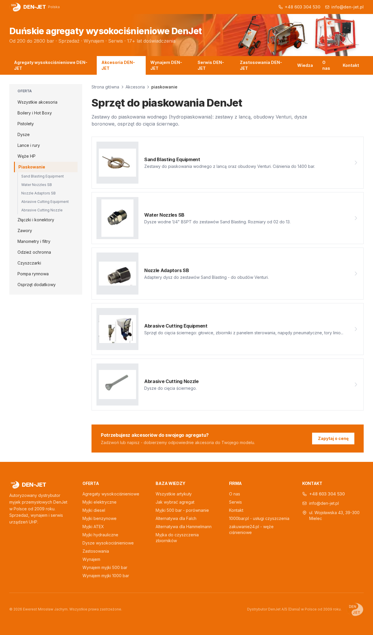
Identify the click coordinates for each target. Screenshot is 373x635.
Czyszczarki (29, 262)
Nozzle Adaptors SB (38, 193)
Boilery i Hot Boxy (34, 112)
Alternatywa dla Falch (176, 518)
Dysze (23, 134)
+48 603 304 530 (327, 493)
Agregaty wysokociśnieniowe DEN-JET (50, 65)
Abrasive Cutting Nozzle (42, 210)
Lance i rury (28, 145)
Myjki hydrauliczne (100, 534)
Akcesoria (135, 86)
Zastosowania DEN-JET (261, 65)
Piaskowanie (31, 166)
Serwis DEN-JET (211, 65)
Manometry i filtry (33, 241)
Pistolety (25, 123)
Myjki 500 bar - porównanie (182, 510)
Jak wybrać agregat (175, 502)
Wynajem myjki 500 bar (104, 567)
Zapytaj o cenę (333, 438)
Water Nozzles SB (36, 184)
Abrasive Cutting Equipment (45, 201)
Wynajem (91, 559)
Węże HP (26, 156)
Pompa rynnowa (33, 273)
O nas (326, 65)
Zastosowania (95, 551)
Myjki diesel (93, 510)
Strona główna (105, 86)
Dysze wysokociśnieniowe (108, 542)
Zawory (24, 230)
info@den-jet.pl (324, 503)
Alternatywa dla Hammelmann (184, 526)
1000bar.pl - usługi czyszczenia (259, 518)
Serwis (235, 502)
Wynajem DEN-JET (166, 65)
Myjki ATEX (93, 526)
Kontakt (351, 65)
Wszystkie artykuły (174, 493)
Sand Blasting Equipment (42, 176)
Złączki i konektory (35, 219)
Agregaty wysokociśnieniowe (110, 493)
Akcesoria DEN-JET (118, 65)
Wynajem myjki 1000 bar (105, 575)
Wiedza (305, 65)
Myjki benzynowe (99, 518)
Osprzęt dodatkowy (36, 284)
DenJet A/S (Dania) (284, 609)
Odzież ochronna (34, 252)
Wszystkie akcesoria (37, 102)
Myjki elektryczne (99, 502)
